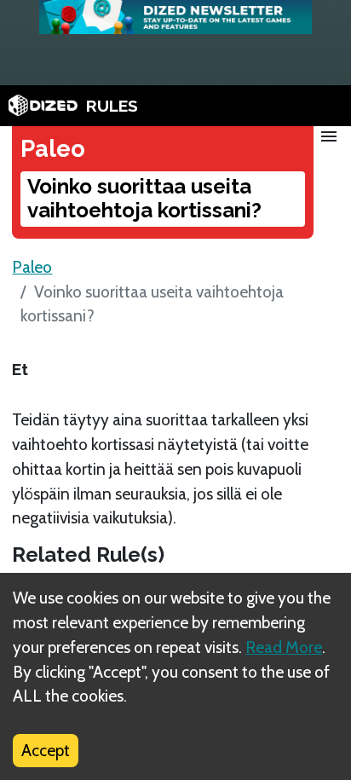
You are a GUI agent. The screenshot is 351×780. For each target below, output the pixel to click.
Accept (45, 750)
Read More (283, 647)
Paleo (32, 267)
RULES (112, 105)
